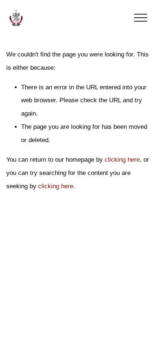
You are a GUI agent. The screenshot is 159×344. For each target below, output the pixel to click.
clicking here (122, 159)
